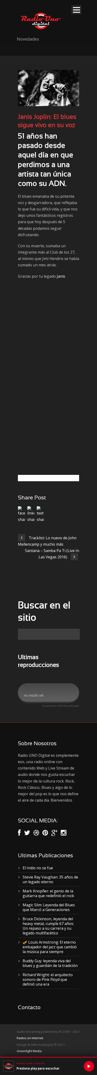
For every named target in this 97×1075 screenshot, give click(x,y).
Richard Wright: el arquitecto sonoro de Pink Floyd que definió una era (48, 979)
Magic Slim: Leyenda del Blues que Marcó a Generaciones (49, 907)
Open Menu (76, 9)
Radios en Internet (30, 1038)
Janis (61, 276)
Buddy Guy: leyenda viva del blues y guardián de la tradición (50, 963)
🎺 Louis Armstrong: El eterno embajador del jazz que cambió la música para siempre (50, 947)
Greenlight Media (29, 1051)
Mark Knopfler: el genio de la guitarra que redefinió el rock (48, 893)
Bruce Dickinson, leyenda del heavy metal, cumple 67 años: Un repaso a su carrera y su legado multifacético (48, 926)
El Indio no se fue (38, 867)
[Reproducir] (89, 1066)
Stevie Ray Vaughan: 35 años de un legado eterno (50, 879)
